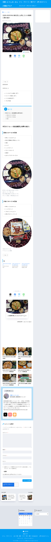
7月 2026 (25, 513)
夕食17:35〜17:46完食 (11, 117)
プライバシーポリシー (31, 5)
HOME (26, 531)
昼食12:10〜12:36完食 (11, 115)
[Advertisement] (17, 70)
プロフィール (26, 1)
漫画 (30, 536)
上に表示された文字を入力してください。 (13, 474)
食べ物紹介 (29, 321)
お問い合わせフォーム (42, 1)
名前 (4, 449)
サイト (4, 461)
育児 (27, 536)
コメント (5, 432)
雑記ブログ (33, 1)
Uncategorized (35, 536)
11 (29, 518)
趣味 (20, 536)
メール (5, 455)
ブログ (23, 536)
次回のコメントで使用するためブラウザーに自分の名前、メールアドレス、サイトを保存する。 (17, 467)
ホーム (20, 1)
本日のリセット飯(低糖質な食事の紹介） (14, 113)
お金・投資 (16, 536)
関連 (7, 118)
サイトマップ (22, 5)
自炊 (25, 321)
